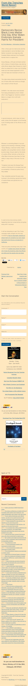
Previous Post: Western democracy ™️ (7, 276)
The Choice (9, 584)
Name (3, 318)
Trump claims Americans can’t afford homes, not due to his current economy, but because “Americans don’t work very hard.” (12, 517)
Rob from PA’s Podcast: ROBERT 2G (14, 381)
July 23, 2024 (9, 23)
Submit (24, 498)
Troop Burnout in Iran (10, 542)
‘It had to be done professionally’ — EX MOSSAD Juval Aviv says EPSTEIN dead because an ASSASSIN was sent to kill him (13, 587)
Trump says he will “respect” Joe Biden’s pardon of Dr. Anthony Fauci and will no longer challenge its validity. (13, 621)
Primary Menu (6, 17)
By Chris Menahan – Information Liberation (13, 44)
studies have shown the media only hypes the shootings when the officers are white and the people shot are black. (13, 251)
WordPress (12, 679)
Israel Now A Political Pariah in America (15, 554)
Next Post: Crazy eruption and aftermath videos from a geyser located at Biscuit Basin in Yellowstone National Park (20, 280)
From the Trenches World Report (12, 3)
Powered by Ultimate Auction (21, 685)
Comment (5, 308)
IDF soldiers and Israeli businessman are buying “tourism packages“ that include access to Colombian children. (13, 539)
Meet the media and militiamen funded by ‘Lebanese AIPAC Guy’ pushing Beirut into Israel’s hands (13, 557)
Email (3, 325)
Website (4, 331)
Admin (19, 267)
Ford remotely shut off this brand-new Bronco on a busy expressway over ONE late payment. (13, 604)
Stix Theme (22, 679)
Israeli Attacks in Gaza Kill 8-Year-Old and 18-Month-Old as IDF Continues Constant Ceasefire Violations (13, 616)
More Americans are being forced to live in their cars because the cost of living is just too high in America (13, 562)
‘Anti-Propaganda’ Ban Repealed (14, 394)
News (8, 25)
